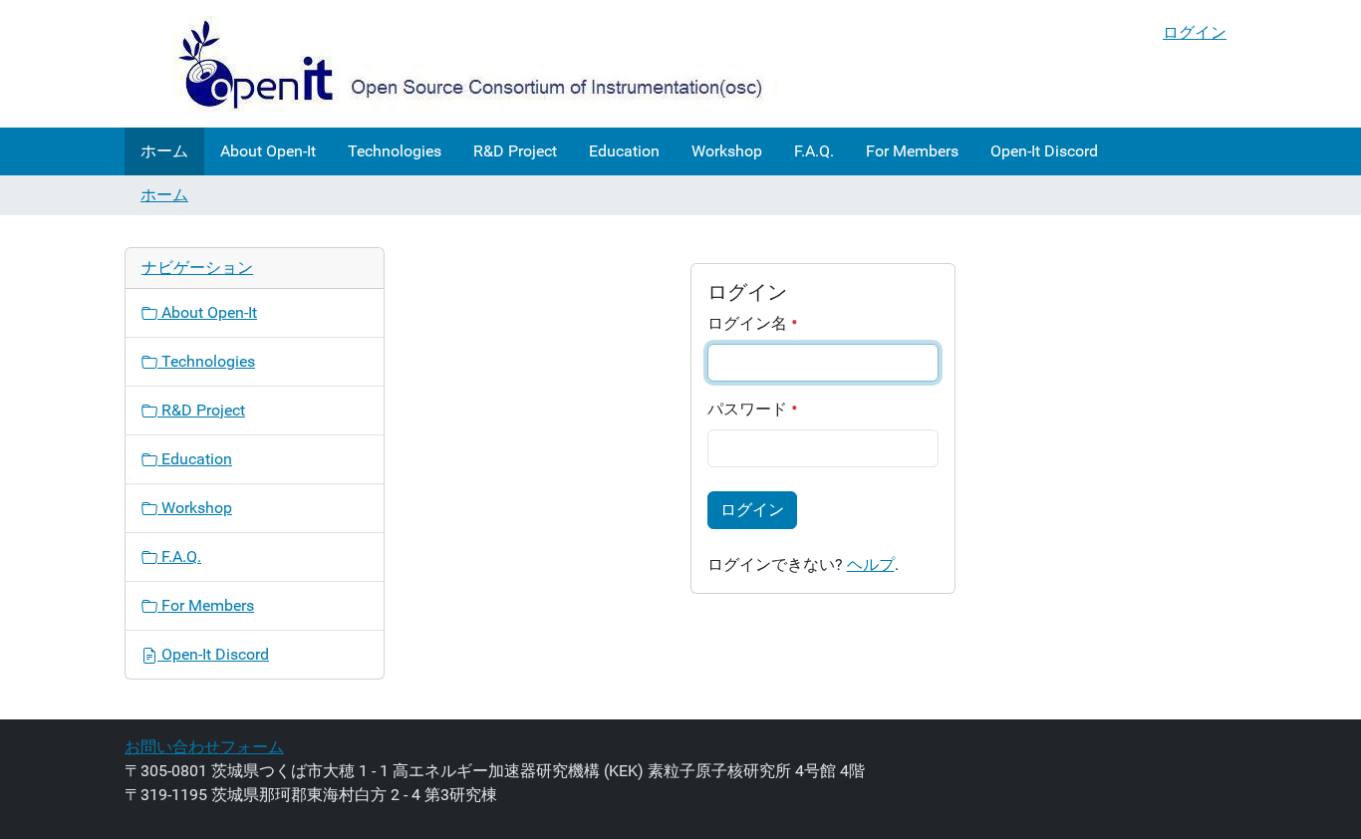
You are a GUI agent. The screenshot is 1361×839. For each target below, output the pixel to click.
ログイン (1194, 32)
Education (624, 150)
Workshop (726, 150)
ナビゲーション (197, 267)
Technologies (394, 150)
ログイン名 (749, 323)
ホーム (164, 150)
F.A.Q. (814, 150)
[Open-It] (453, 64)
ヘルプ (871, 564)
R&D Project (515, 150)
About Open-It (268, 150)
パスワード (749, 409)
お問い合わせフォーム (204, 746)
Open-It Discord (1044, 150)
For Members (912, 150)
